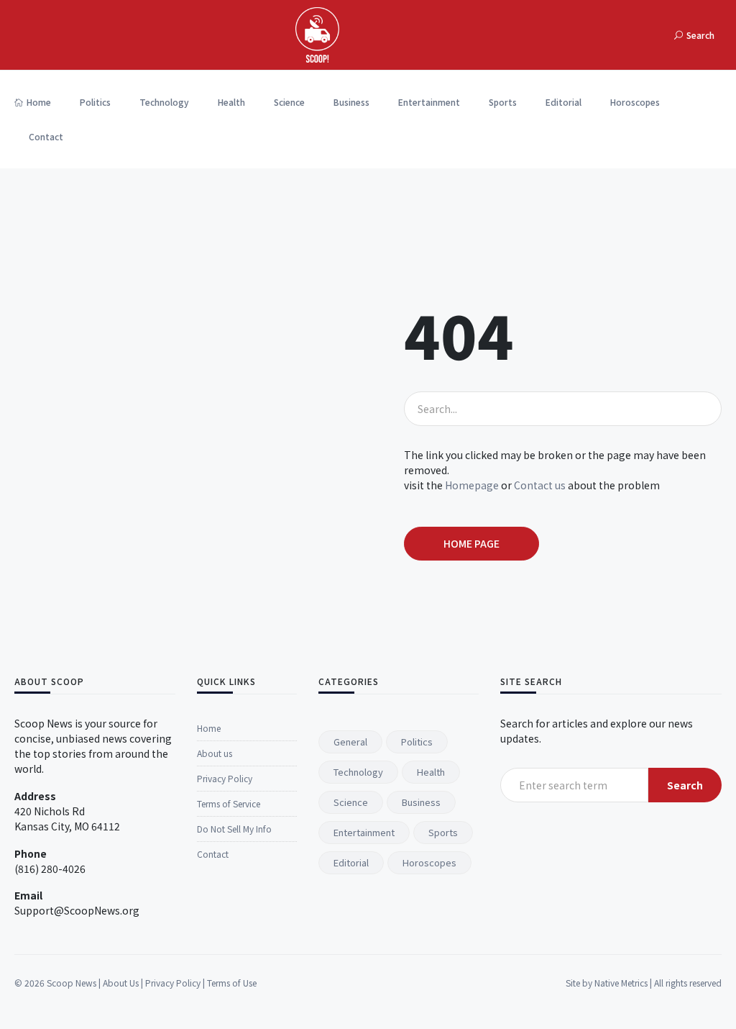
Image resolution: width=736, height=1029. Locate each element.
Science (289, 102)
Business (351, 102)
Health (231, 102)
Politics (95, 102)
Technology (164, 102)
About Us (121, 982)
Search (685, 785)
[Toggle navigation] (655, 35)
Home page (471, 543)
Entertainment (429, 102)
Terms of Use (232, 982)
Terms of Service (228, 803)
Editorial (563, 102)
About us (214, 753)
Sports (503, 102)
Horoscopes (635, 102)
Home (39, 102)
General (350, 741)
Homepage (472, 485)
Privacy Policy (224, 778)
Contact (46, 136)
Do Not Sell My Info (234, 828)
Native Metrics (621, 982)
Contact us (540, 485)
